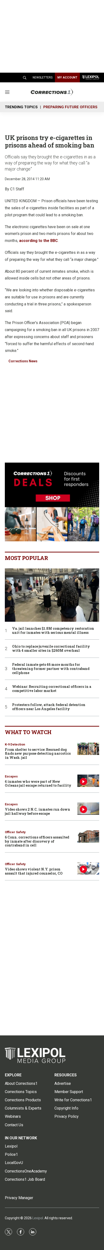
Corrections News (22, 361)
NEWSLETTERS (42, 77)
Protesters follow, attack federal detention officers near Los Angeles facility (48, 707)
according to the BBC (38, 240)
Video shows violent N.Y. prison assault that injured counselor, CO (34, 871)
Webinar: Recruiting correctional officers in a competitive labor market (51, 689)
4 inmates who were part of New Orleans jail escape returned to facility (38, 783)
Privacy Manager (19, 1198)
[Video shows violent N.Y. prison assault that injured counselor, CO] (88, 868)
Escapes (11, 776)
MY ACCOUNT (67, 77)
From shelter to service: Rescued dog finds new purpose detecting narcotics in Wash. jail (38, 753)
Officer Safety (15, 832)
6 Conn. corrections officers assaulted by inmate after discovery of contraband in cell (37, 841)
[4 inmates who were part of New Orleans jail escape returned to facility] (88, 781)
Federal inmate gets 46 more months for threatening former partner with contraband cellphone (50, 669)
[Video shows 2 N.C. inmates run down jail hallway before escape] (88, 808)
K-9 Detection (15, 744)
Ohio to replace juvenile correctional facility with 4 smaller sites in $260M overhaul (51, 648)
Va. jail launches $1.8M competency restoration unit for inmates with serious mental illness (53, 631)
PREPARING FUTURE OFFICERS (70, 107)
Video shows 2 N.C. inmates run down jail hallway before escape (37, 811)
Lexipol (37, 1218)
